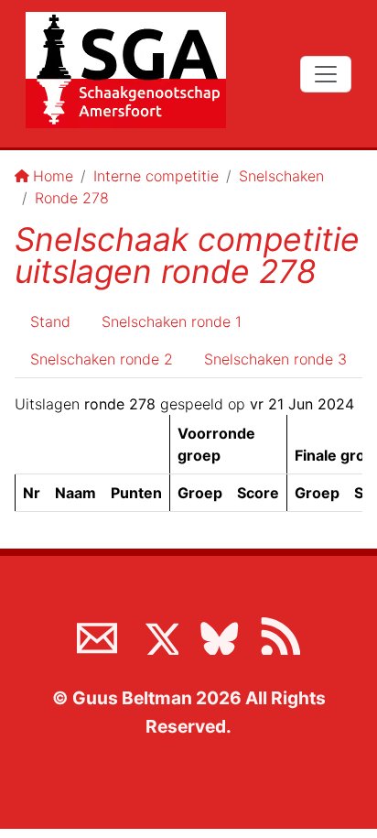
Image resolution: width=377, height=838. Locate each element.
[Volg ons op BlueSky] (219, 635)
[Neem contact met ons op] (97, 635)
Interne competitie (156, 176)
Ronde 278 (72, 198)
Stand (50, 321)
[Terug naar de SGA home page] (126, 70)
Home (53, 176)
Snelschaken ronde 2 (101, 359)
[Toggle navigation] (325, 74)
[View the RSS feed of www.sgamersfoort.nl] (280, 635)
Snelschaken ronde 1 (172, 321)
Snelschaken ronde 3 (275, 359)
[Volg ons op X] (158, 635)
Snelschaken (281, 176)
